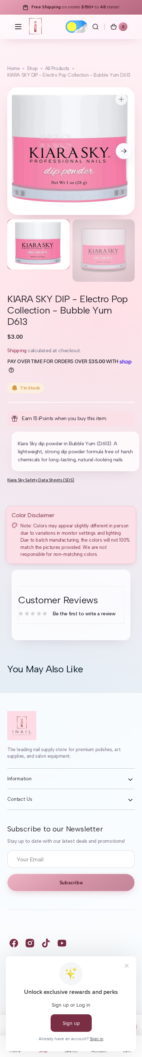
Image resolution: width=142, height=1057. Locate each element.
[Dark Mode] (76, 26)
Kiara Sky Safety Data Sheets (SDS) (40, 480)
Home (13, 68)
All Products (57, 68)
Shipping (17, 350)
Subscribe (71, 883)
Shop (32, 68)
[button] (18, 27)
